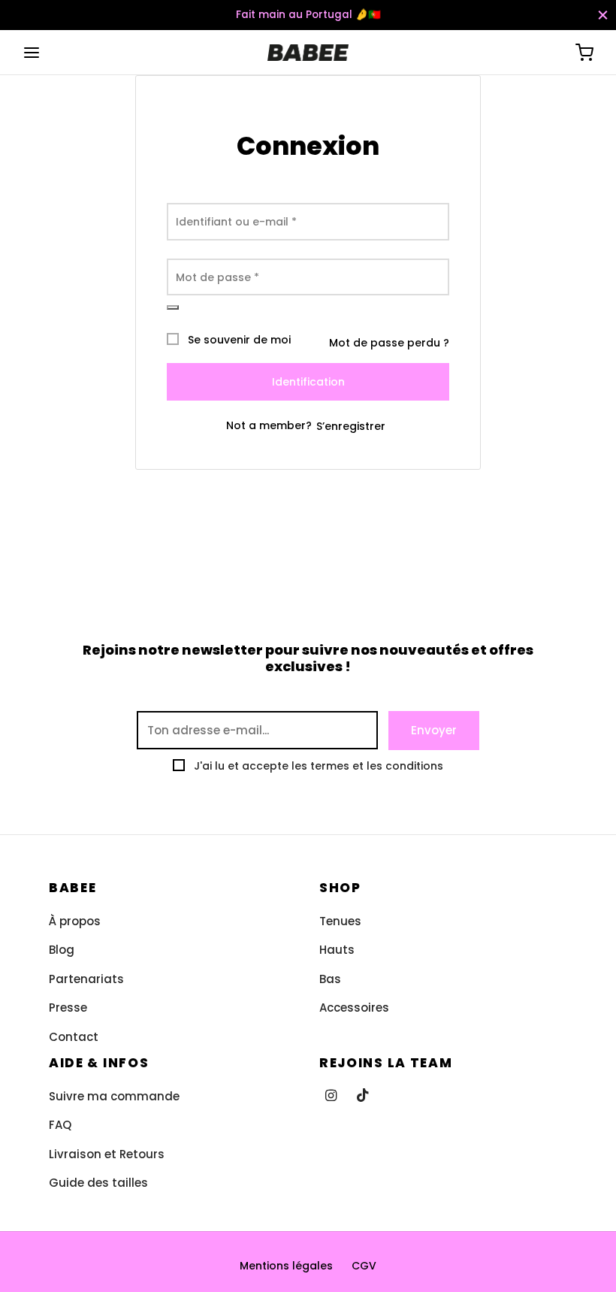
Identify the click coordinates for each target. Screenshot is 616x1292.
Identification (308, 381)
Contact (73, 1037)
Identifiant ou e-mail (236, 221)
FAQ (60, 1125)
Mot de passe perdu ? (389, 342)
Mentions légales (286, 1265)
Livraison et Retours (107, 1154)
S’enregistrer (350, 426)
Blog (61, 950)
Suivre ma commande (114, 1096)
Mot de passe (217, 277)
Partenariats (86, 979)
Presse (68, 1007)
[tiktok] (363, 1096)
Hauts (337, 950)
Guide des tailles (98, 1183)
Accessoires (354, 1007)
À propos (75, 921)
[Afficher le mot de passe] (173, 307)
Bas (330, 979)
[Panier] (584, 53)
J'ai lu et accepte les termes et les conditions (318, 765)
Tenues (340, 921)
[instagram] (331, 1096)
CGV (364, 1265)
